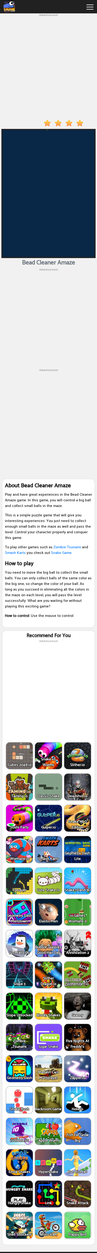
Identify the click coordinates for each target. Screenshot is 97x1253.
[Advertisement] (48, 65)
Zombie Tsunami (67, 547)
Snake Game (61, 553)
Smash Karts (15, 553)
